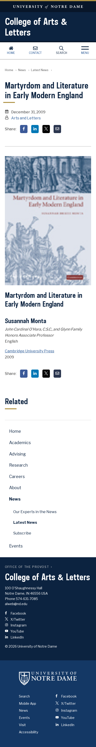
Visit (22, 725)
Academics (20, 442)
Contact (35, 53)
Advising (17, 454)
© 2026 (11, 646)
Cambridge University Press (29, 351)
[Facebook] (23, 129)
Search (61, 53)
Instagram (18, 625)
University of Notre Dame (48, 6)
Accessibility (28, 732)
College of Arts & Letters (36, 26)
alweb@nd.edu (16, 604)
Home (11, 53)
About (15, 487)
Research (18, 465)
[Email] (57, 129)
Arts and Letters (26, 118)
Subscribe (22, 533)
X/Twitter (17, 619)
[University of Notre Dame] (48, 678)
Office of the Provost (27, 567)
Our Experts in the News (35, 512)
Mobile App (27, 703)
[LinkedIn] (35, 129)
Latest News (39, 70)
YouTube (17, 631)
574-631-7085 (27, 599)
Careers (17, 476)
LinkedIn (17, 637)
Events (16, 546)
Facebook (18, 613)
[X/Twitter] (46, 129)
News (22, 70)
